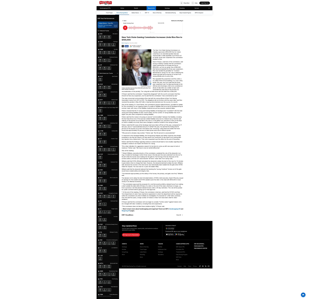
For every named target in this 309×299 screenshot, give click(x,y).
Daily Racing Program (181, 254)
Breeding (182, 8)
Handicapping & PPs (105, 8)
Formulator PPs (180, 249)
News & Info (151, 8)
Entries (122, 8)
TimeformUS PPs (180, 252)
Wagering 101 (126, 211)
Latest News (143, 252)
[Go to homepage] (105, 3)
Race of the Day (144, 247)
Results (136, 8)
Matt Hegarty (125, 43)
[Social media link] (200, 266)
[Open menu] (209, 8)
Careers (179, 266)
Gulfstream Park (162, 249)
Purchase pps (199, 246)
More (123, 254)
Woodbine (161, 254)
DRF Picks (178, 257)
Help (185, 266)
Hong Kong (125, 252)
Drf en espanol (199, 243)
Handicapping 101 (174, 209)
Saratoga (167, 8)
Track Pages (143, 249)
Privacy (195, 266)
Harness (197, 8)
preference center (200, 248)
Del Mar (124, 249)
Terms (189, 266)
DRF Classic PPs (180, 247)
